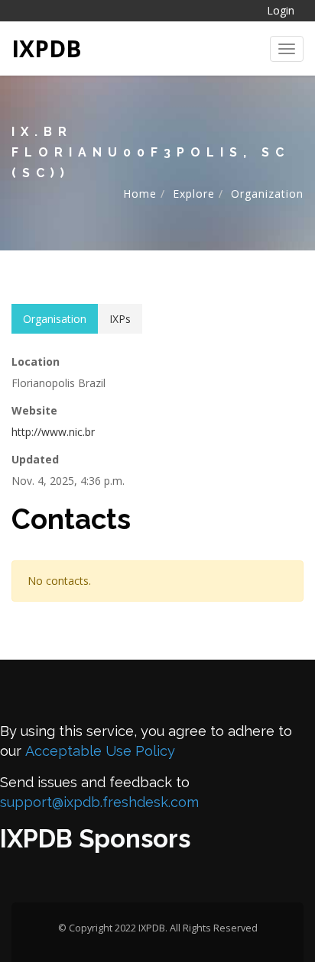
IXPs (120, 319)
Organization (267, 193)
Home (140, 193)
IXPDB (46, 48)
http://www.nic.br (53, 432)
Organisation (54, 319)
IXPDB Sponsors (95, 839)
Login (280, 10)
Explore (194, 193)
